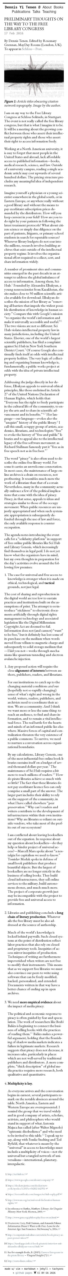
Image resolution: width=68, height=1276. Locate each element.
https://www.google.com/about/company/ (29, 1179)
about (47, 7)
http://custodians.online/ (20, 1260)
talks (36, 11)
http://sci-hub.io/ (16, 1174)
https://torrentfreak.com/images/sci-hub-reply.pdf (33, 1194)
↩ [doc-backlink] (26, 1174)
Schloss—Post (31, 48)
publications (21, 11)
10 (54, 773)
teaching (49, 11)
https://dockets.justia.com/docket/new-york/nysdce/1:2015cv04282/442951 (28, 1187)
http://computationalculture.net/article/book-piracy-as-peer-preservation (35, 1236)
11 (31, 1033)
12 (43, 1134)
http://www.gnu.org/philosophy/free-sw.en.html (32, 1217)
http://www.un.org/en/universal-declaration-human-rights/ (34, 1201)
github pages (24, 1272)
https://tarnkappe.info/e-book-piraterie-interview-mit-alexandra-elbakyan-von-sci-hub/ (35, 1245)
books (58, 7)
